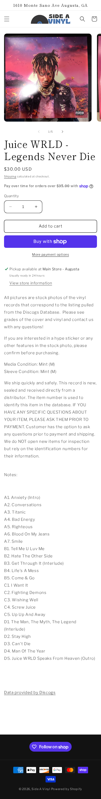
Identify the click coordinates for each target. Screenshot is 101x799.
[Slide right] (62, 132)
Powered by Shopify (66, 789)
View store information (30, 283)
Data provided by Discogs (29, 692)
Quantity (11, 196)
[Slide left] (39, 132)
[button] (7, 19)
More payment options (50, 254)
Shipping (10, 176)
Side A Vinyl (41, 789)
